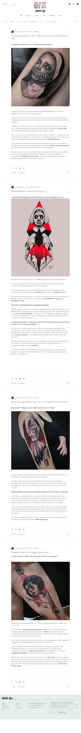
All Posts (5, 21)
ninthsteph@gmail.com (37, 703)
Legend (19, 21)
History (12, 21)
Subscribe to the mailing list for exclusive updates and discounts (61, 703)
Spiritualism (55, 21)
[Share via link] (23, 168)
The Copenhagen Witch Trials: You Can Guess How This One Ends (40, 401)
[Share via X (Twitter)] (16, 168)
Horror (25, 21)
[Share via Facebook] (12, 168)
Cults (48, 21)
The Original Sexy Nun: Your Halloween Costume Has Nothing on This (39, 37)
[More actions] (69, 32)
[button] (78, 4)
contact (19, 708)
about (4, 704)
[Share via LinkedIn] (19, 168)
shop (17, 704)
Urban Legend (33, 21)
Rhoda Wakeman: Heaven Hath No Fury (28, 191)
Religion (41, 21)
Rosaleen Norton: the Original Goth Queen (30, 552)
